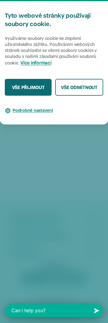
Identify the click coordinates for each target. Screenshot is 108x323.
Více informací (36, 63)
